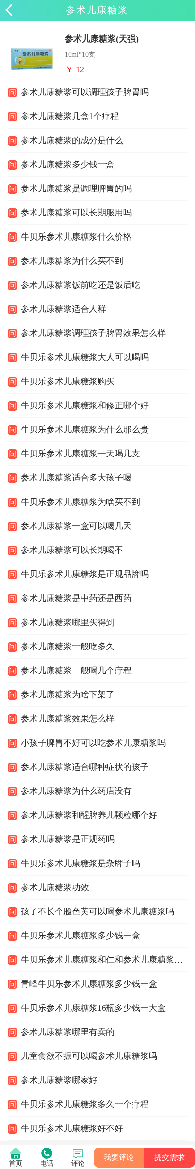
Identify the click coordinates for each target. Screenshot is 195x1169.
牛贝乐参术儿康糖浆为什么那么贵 (85, 429)
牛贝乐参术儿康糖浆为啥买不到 (80, 502)
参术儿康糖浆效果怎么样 (68, 718)
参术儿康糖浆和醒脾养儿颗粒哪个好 (89, 815)
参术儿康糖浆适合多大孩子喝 (76, 477)
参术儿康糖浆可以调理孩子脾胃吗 (85, 92)
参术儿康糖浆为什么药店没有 (76, 791)
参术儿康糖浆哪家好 (59, 1080)
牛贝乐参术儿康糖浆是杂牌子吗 (80, 863)
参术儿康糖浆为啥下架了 (68, 694)
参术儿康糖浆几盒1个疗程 (70, 116)
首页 (15, 1163)
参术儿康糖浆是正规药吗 (68, 839)
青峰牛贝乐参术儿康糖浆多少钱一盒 (89, 983)
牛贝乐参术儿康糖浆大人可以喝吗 (85, 357)
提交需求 (169, 1157)
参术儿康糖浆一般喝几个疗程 (76, 670)
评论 (78, 1163)
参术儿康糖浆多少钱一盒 (68, 164)
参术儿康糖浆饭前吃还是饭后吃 (80, 285)
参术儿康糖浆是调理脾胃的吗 (76, 188)
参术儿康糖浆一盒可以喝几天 (76, 526)
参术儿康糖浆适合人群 (63, 309)
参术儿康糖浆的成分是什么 (72, 140)
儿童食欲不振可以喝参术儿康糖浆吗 (89, 1056)
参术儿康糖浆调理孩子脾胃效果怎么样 (93, 333)
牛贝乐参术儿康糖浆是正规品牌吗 (85, 574)
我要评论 (119, 1157)
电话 (46, 1163)
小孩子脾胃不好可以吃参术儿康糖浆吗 (93, 743)
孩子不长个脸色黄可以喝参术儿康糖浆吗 (97, 911)
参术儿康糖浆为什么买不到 (72, 261)
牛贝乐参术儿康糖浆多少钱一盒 (80, 935)
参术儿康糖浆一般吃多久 (68, 646)
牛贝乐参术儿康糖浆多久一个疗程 (85, 1104)
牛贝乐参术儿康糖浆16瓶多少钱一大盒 (93, 1008)
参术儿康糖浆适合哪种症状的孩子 (85, 767)
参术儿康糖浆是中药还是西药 (76, 598)
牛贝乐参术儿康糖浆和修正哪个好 (85, 405)
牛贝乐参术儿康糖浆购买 (68, 381)
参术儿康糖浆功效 (55, 887)
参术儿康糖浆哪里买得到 (68, 622)
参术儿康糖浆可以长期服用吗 (76, 212)
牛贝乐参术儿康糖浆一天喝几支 (80, 453)
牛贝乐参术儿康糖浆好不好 (72, 1128)
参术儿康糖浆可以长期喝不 (72, 550)
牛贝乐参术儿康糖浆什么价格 (76, 236)
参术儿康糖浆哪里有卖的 (68, 1032)
